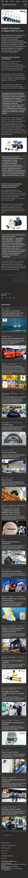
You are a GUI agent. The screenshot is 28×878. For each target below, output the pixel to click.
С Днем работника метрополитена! (17, 422)
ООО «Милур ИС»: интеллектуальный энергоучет (13, 723)
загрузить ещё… (8, 835)
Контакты (4, 858)
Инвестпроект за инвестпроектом (12, 571)
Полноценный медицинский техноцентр (14, 397)
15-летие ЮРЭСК (8, 569)
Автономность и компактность (11, 311)
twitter (10, 297)
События (12, 1)
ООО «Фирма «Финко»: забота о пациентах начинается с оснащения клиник (13, 693)
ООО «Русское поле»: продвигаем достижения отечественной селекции (13, 367)
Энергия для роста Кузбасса (10, 752)
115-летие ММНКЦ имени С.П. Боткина (11, 689)
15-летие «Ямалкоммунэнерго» (19, 596)
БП (6, 1)
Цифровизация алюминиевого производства (11, 542)
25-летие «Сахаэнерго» (16, 720)
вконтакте (2, 297)
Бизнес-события (5, 843)
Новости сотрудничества (8, 845)
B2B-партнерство (4, 336)
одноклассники (14, 297)
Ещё (25, 4)
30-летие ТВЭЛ (11, 477)
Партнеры (24, 1)
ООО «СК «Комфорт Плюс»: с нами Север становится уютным (14, 599)
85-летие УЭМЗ (11, 450)
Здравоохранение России (9, 4)
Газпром (10, 336)
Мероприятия (5, 850)
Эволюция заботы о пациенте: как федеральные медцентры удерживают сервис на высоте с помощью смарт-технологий (11, 511)
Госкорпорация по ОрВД (12, 777)
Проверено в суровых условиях (11, 809)
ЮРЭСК (3, 569)
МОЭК (2, 8)
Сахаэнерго (10, 720)
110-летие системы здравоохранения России (13, 506)
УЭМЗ (6, 450)
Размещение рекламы (7, 856)
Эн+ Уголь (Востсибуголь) (12, 626)
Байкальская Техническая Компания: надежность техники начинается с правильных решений (13, 629)
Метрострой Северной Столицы (6, 422)
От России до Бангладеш (9, 452)
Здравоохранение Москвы (5, 393)
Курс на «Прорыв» (7, 480)
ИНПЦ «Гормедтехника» (14, 393)
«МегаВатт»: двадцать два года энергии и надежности (13, 780)
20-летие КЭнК (7, 750)
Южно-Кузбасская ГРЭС (12, 657)
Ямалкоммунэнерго (11, 596)
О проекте (4, 853)
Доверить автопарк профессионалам (13, 338)
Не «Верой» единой (7, 425)
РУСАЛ (3, 539)
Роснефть (3, 308)
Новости (18, 1)
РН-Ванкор (7, 308)
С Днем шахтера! (19, 626)
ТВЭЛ (6, 477)
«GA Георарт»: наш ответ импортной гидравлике (12, 661)
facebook (6, 297)
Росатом (3, 450)
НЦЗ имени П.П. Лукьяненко (13, 364)
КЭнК (2, 750)
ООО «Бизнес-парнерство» (8, 861)
